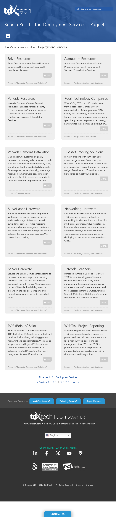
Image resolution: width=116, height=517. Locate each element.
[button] (8, 36)
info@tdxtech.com (70, 423)
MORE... (47, 75)
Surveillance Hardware (24, 209)
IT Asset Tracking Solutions (83, 152)
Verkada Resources (21, 98)
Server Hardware (20, 269)
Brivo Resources (19, 59)
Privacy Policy (88, 423)
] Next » (75, 382)
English (53, 435)
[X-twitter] (58, 453)
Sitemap (89, 485)
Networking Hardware (80, 209)
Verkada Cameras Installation (29, 152)
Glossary (79, 485)
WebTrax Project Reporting (84, 326)
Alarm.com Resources (80, 59)
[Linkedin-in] (35, 453)
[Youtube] (69, 453)
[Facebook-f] (46, 453)
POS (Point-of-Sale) (22, 326)
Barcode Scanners (77, 269)
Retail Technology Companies (86, 98)
